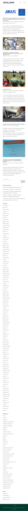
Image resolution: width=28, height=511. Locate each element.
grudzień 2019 (6, 366)
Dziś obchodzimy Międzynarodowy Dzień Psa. (12, 187)
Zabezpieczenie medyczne (8, 482)
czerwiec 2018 (6, 402)
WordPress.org (6, 499)
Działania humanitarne (7, 425)
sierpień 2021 (5, 326)
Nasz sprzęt (20, 21)
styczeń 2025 (5, 243)
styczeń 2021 (5, 340)
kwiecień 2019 (6, 382)
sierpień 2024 (5, 253)
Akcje (4, 415)
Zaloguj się (5, 493)
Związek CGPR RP (6, 488)
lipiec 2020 (5, 352)
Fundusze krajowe (6, 431)
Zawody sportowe (12, 92)
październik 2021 (6, 322)
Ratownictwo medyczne (8, 468)
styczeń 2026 (5, 219)
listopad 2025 (5, 223)
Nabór (4, 437)
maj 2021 (5, 332)
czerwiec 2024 (6, 257)
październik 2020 (6, 346)
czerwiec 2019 (6, 378)
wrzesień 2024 (6, 251)
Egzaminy (16, 55)
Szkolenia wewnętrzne (7, 474)
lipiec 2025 (5, 231)
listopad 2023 (5, 271)
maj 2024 (5, 259)
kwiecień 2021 (6, 334)
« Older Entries (6, 179)
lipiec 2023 (5, 279)
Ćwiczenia (5, 419)
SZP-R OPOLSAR (11, 23)
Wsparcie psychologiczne (8, 480)
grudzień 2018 (6, 390)
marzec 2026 (5, 215)
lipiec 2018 (5, 400)
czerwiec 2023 (6, 281)
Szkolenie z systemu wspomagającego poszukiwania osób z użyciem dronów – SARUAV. (12, 160)
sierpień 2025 (5, 229)
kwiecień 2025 (6, 237)
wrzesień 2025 (6, 227)
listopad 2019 (5, 368)
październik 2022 (6, 297)
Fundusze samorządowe (8, 433)
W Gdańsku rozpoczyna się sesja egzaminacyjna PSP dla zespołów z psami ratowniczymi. (13, 53)
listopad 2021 (5, 320)
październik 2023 (6, 273)
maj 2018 (5, 404)
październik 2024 (6, 249)
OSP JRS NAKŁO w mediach (8, 453)
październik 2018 (6, 394)
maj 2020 (5, 356)
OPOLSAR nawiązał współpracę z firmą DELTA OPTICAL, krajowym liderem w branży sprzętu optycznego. (14, 19)
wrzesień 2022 (6, 299)
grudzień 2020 (6, 342)
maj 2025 (5, 235)
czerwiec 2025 (6, 233)
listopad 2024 (5, 247)
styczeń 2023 (5, 291)
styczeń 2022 (5, 316)
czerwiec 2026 (6, 209)
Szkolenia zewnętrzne (7, 476)
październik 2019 (6, 370)
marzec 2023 (5, 287)
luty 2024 (5, 265)
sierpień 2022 (5, 301)
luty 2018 (5, 410)
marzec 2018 (5, 408)
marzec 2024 (5, 263)
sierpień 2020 (5, 350)
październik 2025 (6, 225)
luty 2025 (5, 241)
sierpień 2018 (5, 398)
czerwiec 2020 (6, 354)
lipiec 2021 (5, 328)
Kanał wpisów (6, 495)
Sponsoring (5, 23)
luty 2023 (5, 289)
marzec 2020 (5, 360)
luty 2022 (5, 314)
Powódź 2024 (6, 464)
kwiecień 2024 (6, 261)
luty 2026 (5, 217)
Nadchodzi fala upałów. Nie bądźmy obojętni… (14, 124)
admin (5, 21)
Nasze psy (5, 443)
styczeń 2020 (5, 364)
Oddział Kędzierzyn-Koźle (8, 447)
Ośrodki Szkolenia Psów (8, 456)
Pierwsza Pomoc (6, 457)
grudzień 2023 (6, 269)
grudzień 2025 (6, 221)
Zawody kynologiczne (7, 484)
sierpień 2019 (5, 374)
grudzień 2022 (6, 293)
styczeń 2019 (5, 388)
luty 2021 (5, 338)
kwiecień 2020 (6, 358)
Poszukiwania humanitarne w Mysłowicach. (12, 189)
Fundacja (16, 21)
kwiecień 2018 (6, 406)
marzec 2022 (5, 312)
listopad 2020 (5, 344)
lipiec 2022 (5, 303)
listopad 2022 (5, 295)
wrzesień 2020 (6, 348)
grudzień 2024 (6, 245)
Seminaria (5, 470)
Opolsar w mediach (7, 449)
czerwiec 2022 (6, 305)
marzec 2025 (5, 239)
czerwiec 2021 (6, 330)
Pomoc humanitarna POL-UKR (9, 462)
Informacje (5, 92)
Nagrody (4, 439)
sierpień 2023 (5, 277)
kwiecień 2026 (6, 213)
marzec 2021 (5, 336)
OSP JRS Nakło (6, 451)
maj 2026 (5, 211)
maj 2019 (5, 380)
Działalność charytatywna (8, 421)
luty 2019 (5, 386)
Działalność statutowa (19, 90)
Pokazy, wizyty (6, 460)
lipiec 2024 (5, 255)
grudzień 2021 (6, 318)
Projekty (4, 466)
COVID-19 (5, 417)
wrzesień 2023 (6, 275)
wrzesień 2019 (6, 372)
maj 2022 (5, 307)
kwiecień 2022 (6, 310)
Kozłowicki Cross (7, 89)
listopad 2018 (5, 392)
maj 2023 (5, 283)
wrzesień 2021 (6, 324)
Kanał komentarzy (6, 497)
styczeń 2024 (5, 267)
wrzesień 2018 (6, 396)
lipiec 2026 (5, 207)
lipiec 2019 (5, 376)
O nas (4, 445)
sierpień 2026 (5, 205)
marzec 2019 (5, 384)
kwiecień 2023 (6, 285)
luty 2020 (5, 362)
